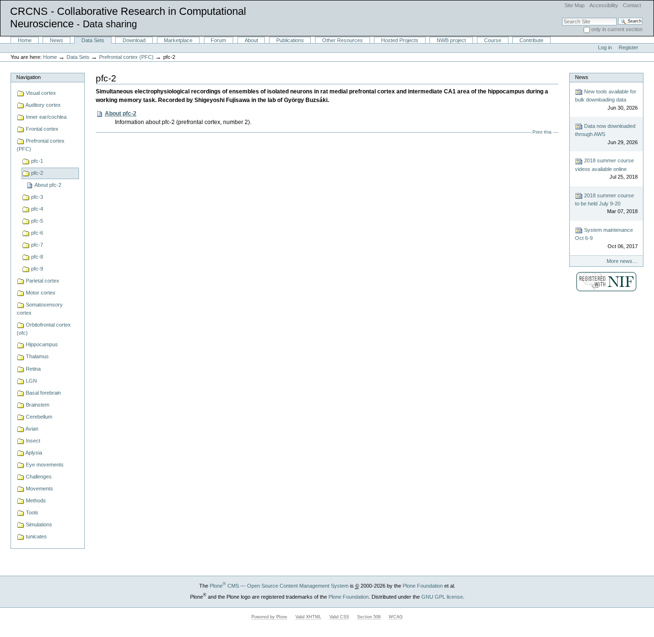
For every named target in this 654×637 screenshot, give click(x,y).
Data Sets (92, 40)
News (56, 40)
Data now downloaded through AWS (606, 134)
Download (134, 40)
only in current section (617, 29)
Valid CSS (339, 616)
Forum (218, 40)
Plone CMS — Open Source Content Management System (279, 586)
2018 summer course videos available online (606, 169)
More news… (622, 261)
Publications (290, 40)
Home (25, 40)
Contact (632, 5)
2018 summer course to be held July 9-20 (606, 204)
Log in (605, 47)
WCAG (396, 616)
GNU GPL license (442, 597)
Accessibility (603, 5)
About (251, 40)
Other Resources (342, 40)
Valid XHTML (308, 616)
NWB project (451, 40)
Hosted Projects (399, 40)
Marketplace (178, 40)
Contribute (531, 40)
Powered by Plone (269, 616)
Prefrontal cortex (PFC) (126, 57)
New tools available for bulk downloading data (606, 100)
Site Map (574, 5)
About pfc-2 (120, 113)
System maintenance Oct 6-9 (606, 238)
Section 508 (369, 616)
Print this (542, 132)
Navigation (28, 77)
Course (492, 40)
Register (628, 47)
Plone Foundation (423, 586)
